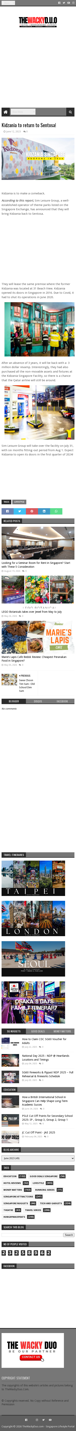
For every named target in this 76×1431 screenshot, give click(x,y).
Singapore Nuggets (16, 1203)
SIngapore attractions (18, 1196)
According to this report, (18, 200)
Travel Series (33, 1210)
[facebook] (59, 3)
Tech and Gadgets (51, 1203)
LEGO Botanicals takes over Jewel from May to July (32, 611)
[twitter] (64, 3)
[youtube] (69, 3)
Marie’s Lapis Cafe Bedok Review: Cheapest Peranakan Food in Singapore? (34, 658)
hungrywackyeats (14, 1217)
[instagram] (73, 3)
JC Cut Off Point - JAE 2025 (38, 1132)
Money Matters (13, 1190)
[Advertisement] (38, 66)
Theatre (8, 1210)
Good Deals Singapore (43, 1176)
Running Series (45, 1190)
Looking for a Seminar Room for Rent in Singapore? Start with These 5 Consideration (36, 564)
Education (10, 1176)
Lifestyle (19, 502)
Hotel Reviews (12, 1183)
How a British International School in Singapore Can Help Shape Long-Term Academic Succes (45, 1101)
